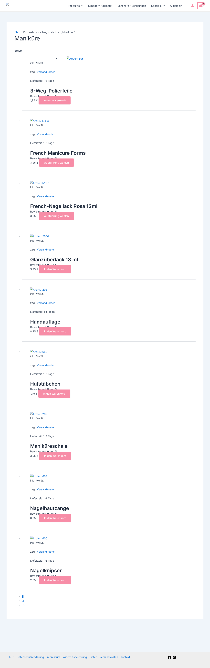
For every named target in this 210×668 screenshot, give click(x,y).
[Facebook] (169, 657)
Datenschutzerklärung (30, 657)
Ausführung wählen (56, 162)
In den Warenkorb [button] (54, 100)
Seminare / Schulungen (131, 5)
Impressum (53, 657)
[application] (81, 6)
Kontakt (125, 657)
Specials (156, 5)
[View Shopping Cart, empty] (200, 5)
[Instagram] (174, 657)
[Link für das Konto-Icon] (192, 5)
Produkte (74, 5)
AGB (11, 657)
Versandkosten (46, 72)
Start (17, 32)
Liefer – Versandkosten (104, 657)
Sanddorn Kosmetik (100, 5)
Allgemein (176, 5)
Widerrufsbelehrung (75, 657)
